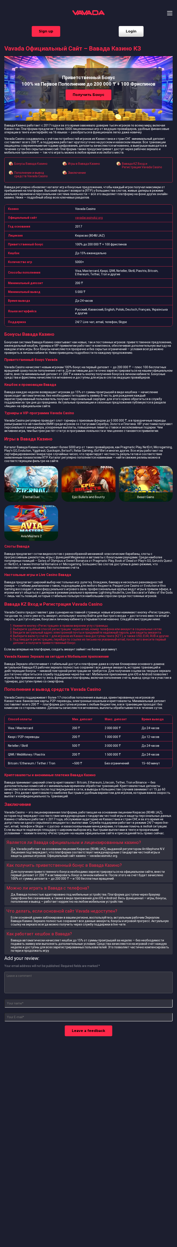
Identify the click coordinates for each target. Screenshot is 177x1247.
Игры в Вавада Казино (84, 163)
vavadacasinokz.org (89, 217)
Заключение (77, 172)
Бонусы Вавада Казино (30, 163)
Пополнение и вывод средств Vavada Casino (31, 174)
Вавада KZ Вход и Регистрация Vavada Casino (142, 165)
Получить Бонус (88, 95)
